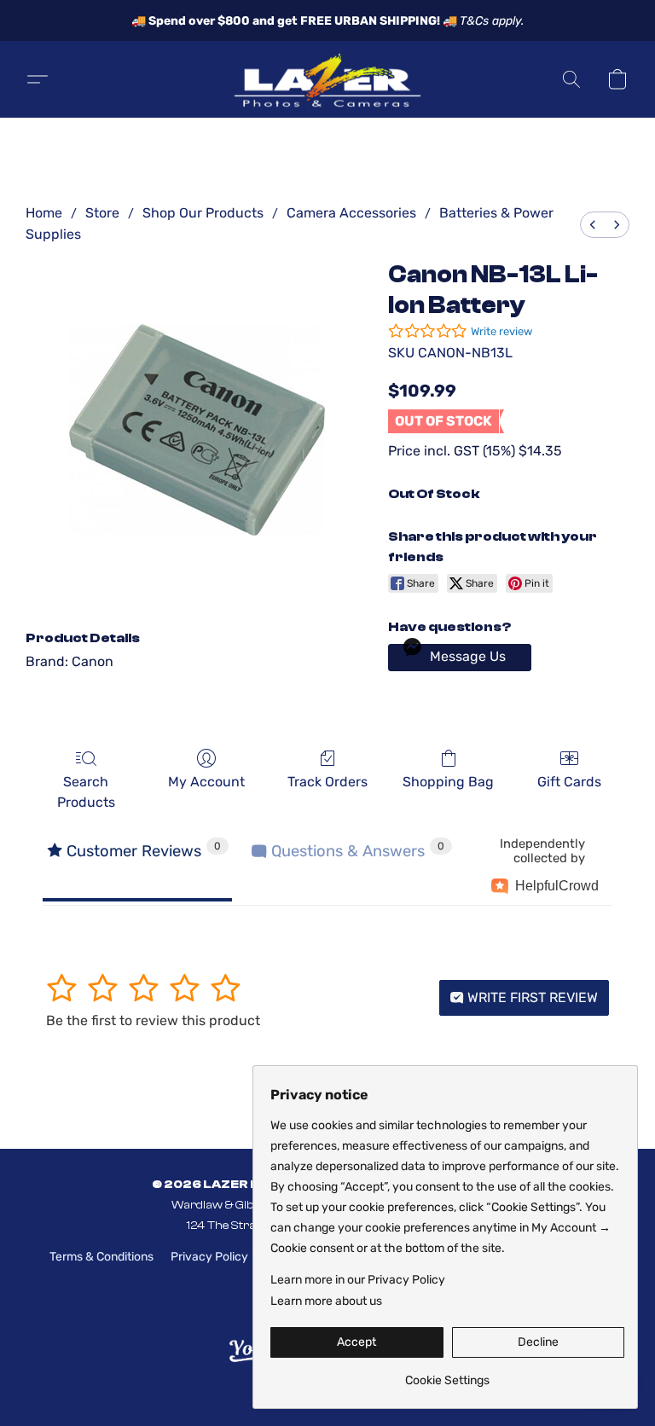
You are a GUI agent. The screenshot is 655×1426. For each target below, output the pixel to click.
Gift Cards (569, 782)
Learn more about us (326, 1301)
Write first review (531, 997)
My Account (206, 782)
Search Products (86, 792)
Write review (501, 331)
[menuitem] (593, 224)
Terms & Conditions (101, 1256)
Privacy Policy (209, 1256)
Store (102, 213)
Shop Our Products (203, 213)
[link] (447, 1374)
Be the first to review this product (153, 1020)
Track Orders (327, 782)
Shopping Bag (448, 782)
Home (44, 213)
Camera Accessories (351, 213)
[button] (327, 79)
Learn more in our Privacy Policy (357, 1279)
